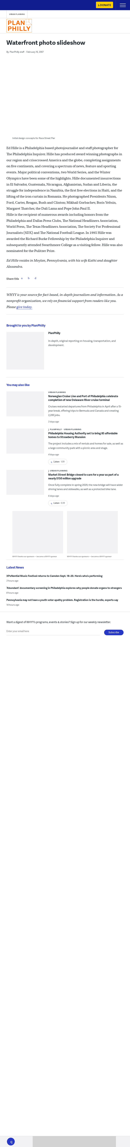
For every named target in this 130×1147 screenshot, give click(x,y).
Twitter (28, 278)
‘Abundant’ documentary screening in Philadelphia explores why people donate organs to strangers (64, 588)
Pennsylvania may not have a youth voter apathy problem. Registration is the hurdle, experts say (62, 600)
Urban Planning (17, 14)
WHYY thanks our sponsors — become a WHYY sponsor (34, 556)
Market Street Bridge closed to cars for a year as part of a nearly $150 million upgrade (83, 476)
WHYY (12, 5)
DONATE (105, 5)
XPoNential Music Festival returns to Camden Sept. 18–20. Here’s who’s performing (54, 576)
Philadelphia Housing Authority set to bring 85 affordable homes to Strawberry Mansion (83, 435)
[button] (11, 1141)
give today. (24, 307)
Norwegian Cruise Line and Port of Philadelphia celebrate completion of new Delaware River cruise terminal (83, 398)
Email (35, 278)
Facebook (21, 278)
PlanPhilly (54, 333)
